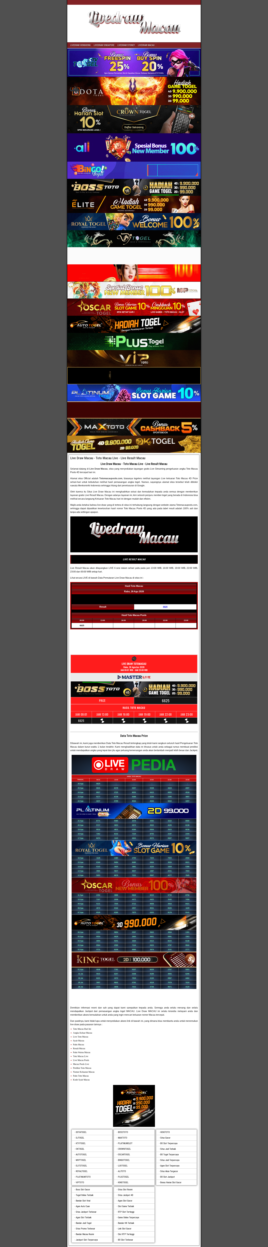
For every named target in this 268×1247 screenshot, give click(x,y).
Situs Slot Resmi (125, 1189)
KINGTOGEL (123, 1182)
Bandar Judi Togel (83, 1223)
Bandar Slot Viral (83, 1200)
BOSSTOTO (123, 1132)
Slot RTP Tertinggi (126, 1234)
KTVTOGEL (81, 1143)
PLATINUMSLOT (125, 1143)
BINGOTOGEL (124, 1160)
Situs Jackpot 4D (125, 1195)
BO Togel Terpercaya (169, 1154)
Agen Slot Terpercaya (169, 1165)
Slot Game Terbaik (126, 1206)
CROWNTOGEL (124, 1149)
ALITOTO (122, 1171)
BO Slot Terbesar (125, 1239)
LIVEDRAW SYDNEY (126, 45)
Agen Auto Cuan (83, 1206)
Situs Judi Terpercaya (169, 1160)
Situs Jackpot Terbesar (86, 1212)
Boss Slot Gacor (83, 1189)
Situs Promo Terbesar (85, 1228)
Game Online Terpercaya (128, 1217)
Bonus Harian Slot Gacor (170, 1182)
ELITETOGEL (81, 1165)
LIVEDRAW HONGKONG (80, 45)
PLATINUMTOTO (83, 1177)
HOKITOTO (165, 1132)
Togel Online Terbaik (84, 1195)
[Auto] (134, 1106)
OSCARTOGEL (124, 1154)
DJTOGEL (80, 1137)
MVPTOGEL (81, 1160)
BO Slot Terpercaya (168, 1143)
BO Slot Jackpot (167, 1177)
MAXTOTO (122, 1137)
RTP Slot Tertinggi (126, 1212)
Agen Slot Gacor (125, 1200)
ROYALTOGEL (82, 1171)
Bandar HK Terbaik (126, 1223)
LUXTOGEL (123, 1165)
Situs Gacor (165, 1137)
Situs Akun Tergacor (169, 1171)
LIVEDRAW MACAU (146, 45)
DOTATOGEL (81, 1132)
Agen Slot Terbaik (83, 1217)
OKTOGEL (80, 1149)
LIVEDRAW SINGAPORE (104, 45)
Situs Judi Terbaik (168, 1149)
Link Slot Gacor (124, 1228)
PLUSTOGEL (123, 1177)
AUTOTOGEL (81, 1154)
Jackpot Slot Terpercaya (87, 1239)
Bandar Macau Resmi (85, 1234)
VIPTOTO (80, 1182)
